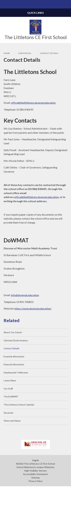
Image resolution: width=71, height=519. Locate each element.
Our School (24, 53)
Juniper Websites (45, 467)
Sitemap (35, 477)
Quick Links (35, 12)
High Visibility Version (35, 470)
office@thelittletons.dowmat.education (33, 102)
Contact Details (49, 53)
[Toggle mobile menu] (4, 4)
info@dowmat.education (25, 295)
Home (7, 53)
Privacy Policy (36, 481)
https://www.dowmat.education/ (33, 308)
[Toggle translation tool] (58, 4)
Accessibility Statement (35, 474)
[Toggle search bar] (67, 4)
